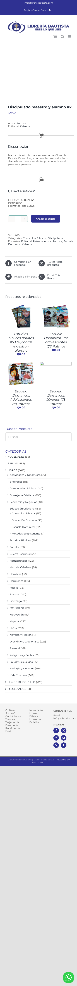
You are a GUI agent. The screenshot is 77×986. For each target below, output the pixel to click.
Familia (14, 547)
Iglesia (14, 587)
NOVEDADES (16, 456)
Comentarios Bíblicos (23, 488)
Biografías (16, 481)
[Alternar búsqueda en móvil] (62, 37)
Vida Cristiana (18, 675)
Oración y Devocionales (24, 641)
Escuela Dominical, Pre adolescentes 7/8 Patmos (56, 340)
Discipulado (55, 238)
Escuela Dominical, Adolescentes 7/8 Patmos (21, 397)
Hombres (15, 574)
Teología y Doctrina (22, 668)
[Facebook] (56, 730)
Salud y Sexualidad (21, 662)
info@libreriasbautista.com (38, 2)
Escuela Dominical (23, 527)
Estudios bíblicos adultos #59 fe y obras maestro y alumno (21, 342)
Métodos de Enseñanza (26, 533)
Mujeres (15, 621)
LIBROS (12, 470)
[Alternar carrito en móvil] (55, 37)
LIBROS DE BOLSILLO (21, 682)
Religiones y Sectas (22, 655)
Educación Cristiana (22, 508)
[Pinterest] (56, 745)
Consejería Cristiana (22, 495)
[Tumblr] (63, 745)
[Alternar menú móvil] (70, 37)
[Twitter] (63, 730)
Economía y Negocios (23, 502)
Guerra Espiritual (20, 554)
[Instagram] (56, 738)
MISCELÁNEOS (17, 688)
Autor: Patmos (53, 241)
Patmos (21, 123)
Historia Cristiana (20, 567)
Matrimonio (17, 607)
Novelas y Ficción (21, 634)
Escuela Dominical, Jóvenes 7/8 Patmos (56, 397)
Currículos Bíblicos (35, 238)
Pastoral (15, 648)
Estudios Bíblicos (20, 540)
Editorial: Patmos (32, 241)
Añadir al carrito (45, 218)
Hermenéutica (19, 560)
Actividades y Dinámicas (25, 474)
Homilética (16, 580)
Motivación (17, 614)
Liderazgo (16, 601)
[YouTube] (63, 738)
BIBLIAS (13, 463)
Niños (13, 628)
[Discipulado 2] (38, 70)
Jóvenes (15, 594)
